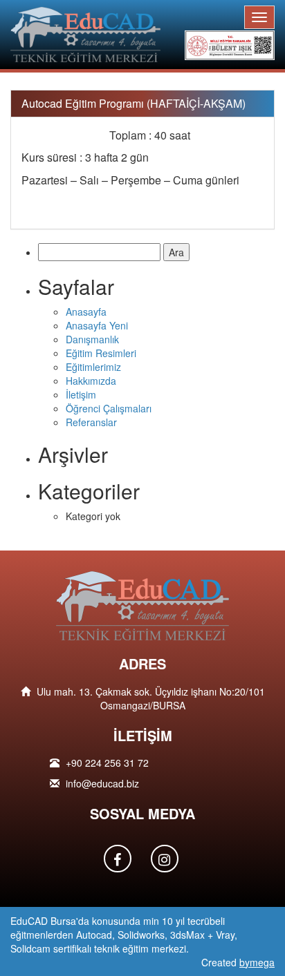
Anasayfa (86, 311)
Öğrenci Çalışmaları (108, 408)
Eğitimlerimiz (93, 367)
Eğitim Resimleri (101, 353)
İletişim (81, 394)
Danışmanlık (92, 339)
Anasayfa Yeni (97, 325)
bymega (257, 962)
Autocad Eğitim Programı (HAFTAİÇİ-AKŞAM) (133, 103)
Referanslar (91, 422)
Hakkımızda (91, 380)
